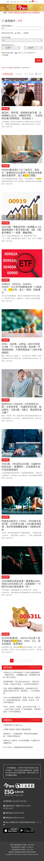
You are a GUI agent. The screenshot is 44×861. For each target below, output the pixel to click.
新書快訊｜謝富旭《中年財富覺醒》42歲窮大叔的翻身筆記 (21, 741)
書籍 (40, 74)
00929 (30, 13)
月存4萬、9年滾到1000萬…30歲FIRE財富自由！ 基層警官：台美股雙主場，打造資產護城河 (22, 467)
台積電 (10, 13)
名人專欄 (29, 74)
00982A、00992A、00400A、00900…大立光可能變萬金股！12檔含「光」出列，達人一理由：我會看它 (22, 288)
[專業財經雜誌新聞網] (22, 7)
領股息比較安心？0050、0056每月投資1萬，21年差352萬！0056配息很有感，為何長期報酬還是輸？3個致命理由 (21, 525)
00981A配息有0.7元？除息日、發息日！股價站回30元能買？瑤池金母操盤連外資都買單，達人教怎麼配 (22, 172)
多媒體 (18, 74)
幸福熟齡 (5, 55)
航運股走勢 (36, 13)
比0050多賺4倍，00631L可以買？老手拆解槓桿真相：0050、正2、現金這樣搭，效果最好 (21, 641)
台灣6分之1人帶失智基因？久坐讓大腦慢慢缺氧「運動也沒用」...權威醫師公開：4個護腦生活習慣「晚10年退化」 (21, 674)
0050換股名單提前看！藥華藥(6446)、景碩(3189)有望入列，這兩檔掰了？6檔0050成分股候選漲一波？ (22, 584)
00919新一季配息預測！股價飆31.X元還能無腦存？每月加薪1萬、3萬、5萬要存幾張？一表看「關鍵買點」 (22, 230)
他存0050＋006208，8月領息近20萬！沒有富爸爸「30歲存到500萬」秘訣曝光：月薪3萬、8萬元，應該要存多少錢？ (22, 408)
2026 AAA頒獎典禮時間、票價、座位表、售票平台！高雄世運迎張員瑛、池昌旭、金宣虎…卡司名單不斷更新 (21, 700)
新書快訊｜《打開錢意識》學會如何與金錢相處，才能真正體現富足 (20, 735)
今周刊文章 (7, 74)
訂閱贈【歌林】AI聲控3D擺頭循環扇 (17, 729)
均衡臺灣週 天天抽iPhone (13, 725)
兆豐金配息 (17, 13)
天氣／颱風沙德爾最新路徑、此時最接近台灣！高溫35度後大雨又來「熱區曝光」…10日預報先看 (21, 690)
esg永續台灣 (29, 53)
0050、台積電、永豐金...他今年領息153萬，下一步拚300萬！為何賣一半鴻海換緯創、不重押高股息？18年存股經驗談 (22, 348)
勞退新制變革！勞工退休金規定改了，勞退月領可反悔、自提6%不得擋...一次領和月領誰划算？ (21, 683)
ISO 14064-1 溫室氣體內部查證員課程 (18, 747)
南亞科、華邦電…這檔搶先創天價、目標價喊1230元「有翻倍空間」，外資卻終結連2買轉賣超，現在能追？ (22, 115)
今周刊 (20, 53)
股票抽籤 (24, 13)
